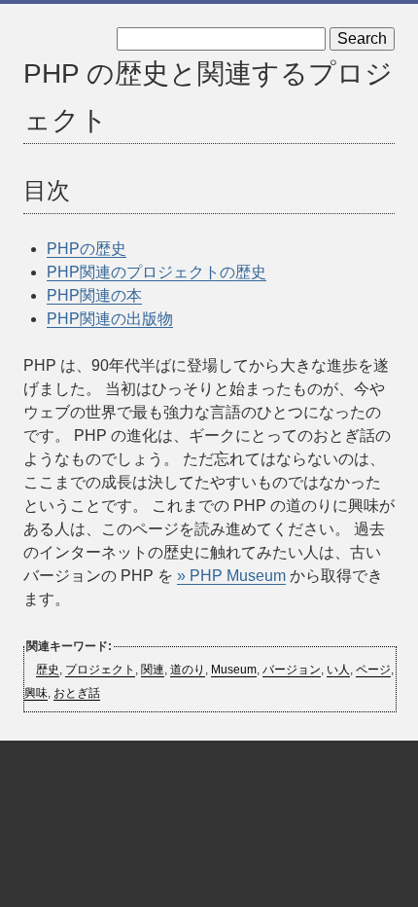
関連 (152, 669)
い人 (338, 669)
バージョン (291, 669)
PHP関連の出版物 (110, 318)
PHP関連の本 (94, 295)
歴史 (47, 669)
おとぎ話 (76, 693)
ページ (373, 669)
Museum (234, 669)
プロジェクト (100, 669)
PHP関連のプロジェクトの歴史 (156, 272)
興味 (36, 693)
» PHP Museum (231, 575)
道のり (187, 669)
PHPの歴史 (86, 248)
